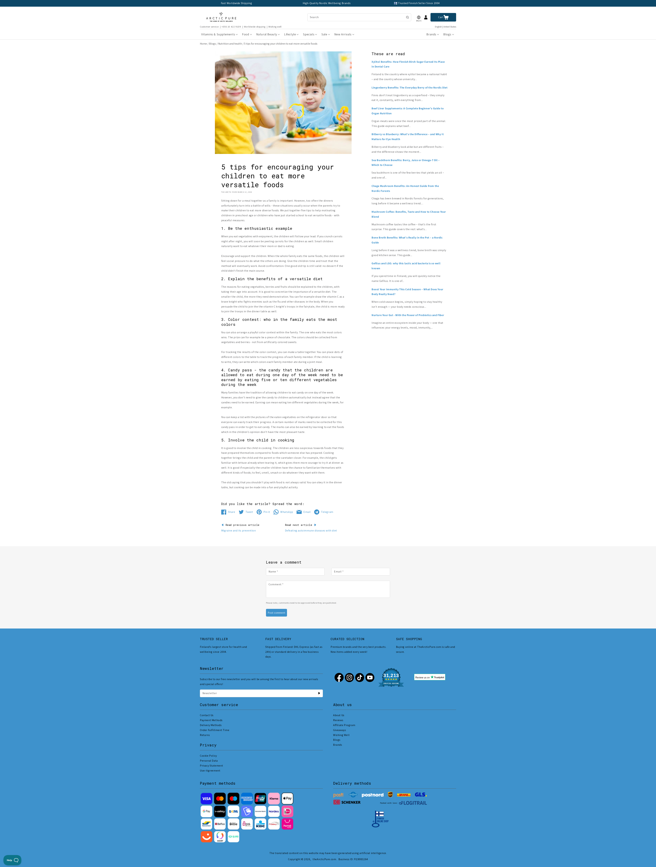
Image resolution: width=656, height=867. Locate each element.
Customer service (209, 26)
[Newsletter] (319, 693)
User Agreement (210, 770)
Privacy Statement (211, 765)
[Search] (407, 17)
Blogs (212, 43)
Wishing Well (341, 735)
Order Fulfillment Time (214, 730)
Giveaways (339, 730)
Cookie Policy (208, 755)
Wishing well (275, 26)
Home (203, 43)
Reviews (338, 720)
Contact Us (207, 715)
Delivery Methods (211, 725)
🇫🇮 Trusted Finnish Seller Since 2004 (417, 3)
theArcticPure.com (324, 859)
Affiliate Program (344, 725)
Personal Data (209, 760)
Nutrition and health (230, 43)
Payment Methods (211, 720)
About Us (338, 715)
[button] (419, 17)
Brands (337, 745)
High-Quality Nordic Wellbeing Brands (327, 3)
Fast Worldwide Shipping (236, 3)
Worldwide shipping (254, 26)
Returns (205, 735)
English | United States (445, 26)
